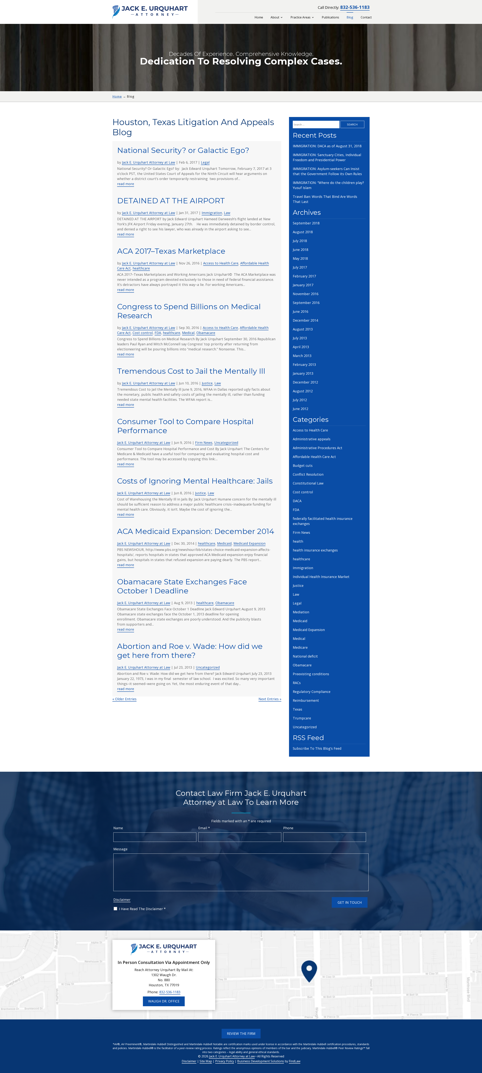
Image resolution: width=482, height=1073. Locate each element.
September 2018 (306, 223)
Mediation (301, 612)
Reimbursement (306, 700)
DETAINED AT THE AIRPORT (171, 200)
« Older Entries (124, 699)
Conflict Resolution (308, 474)
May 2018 (300, 258)
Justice (207, 383)
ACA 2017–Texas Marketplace (171, 251)
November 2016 (305, 294)
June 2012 (300, 408)
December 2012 (305, 382)
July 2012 (300, 400)
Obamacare (205, 332)
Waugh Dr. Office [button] (163, 1001)
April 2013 (301, 347)
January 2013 (303, 373)
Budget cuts (303, 465)
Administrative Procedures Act (317, 448)
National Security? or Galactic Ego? (183, 150)
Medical (188, 332)
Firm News (203, 442)
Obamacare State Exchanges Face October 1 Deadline (182, 586)
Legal (205, 162)
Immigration (212, 212)
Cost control (143, 332)
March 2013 (302, 355)
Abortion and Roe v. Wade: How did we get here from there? (190, 651)
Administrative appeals (311, 439)
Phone (288, 828)
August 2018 (303, 232)
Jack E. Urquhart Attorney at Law (148, 162)
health (298, 541)
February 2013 (304, 364)
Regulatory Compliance (311, 691)
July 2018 (300, 240)
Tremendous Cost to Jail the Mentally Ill (191, 371)
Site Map (206, 1061)
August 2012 (303, 391)
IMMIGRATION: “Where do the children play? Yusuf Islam (328, 185)
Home (259, 17)
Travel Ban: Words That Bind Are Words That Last (325, 199)
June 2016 (300, 311)
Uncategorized (226, 442)
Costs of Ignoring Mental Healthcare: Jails (195, 480)
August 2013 (303, 329)
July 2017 (300, 267)
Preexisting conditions (311, 674)
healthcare (141, 268)
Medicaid (224, 543)
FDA (158, 332)
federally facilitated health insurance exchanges (322, 521)
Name (118, 828)
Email (204, 828)
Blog (350, 17)
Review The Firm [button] (241, 1033)
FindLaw (294, 1061)
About (275, 17)
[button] (478, 1045)
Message (120, 849)
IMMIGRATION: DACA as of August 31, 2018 (327, 146)
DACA (297, 501)
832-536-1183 (355, 7)
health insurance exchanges (315, 550)
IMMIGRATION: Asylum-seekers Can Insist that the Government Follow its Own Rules (327, 171)
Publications (330, 17)
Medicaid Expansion (249, 543)
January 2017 (303, 285)
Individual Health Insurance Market (321, 576)
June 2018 (300, 249)
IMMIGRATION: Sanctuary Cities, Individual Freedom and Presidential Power (327, 157)
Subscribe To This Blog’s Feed (317, 748)
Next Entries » (270, 699)
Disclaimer (121, 899)
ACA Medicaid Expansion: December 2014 (195, 531)
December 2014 (305, 320)
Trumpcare (302, 718)
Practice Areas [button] (300, 17)
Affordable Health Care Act (314, 456)
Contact (366, 17)
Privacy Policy (224, 1061)
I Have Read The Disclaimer (142, 909)
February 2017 (304, 276)
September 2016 (306, 302)
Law (227, 212)
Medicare (300, 647)
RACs (297, 682)
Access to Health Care (220, 263)
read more (125, 183)
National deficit (305, 656)
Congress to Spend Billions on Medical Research (189, 311)
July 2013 (300, 338)
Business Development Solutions (260, 1061)
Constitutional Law (308, 483)
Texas (297, 709)
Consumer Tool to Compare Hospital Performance (185, 426)
